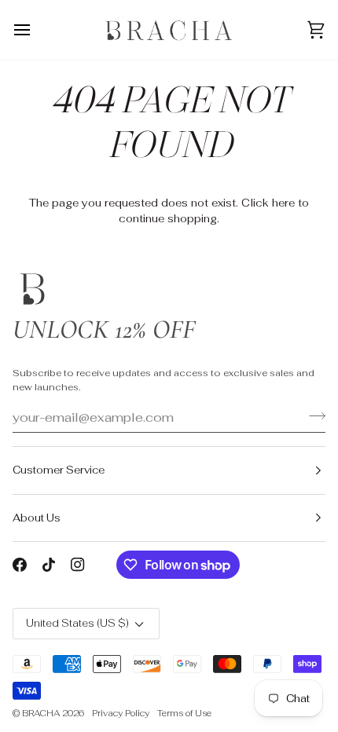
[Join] (312, 415)
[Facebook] (20, 565)
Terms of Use (184, 713)
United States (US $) (77, 623)
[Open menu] (36, 30)
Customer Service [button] (59, 470)
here (283, 203)
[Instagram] (78, 565)
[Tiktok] (48, 565)
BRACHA (41, 713)
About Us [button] (37, 518)
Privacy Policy (120, 713)
